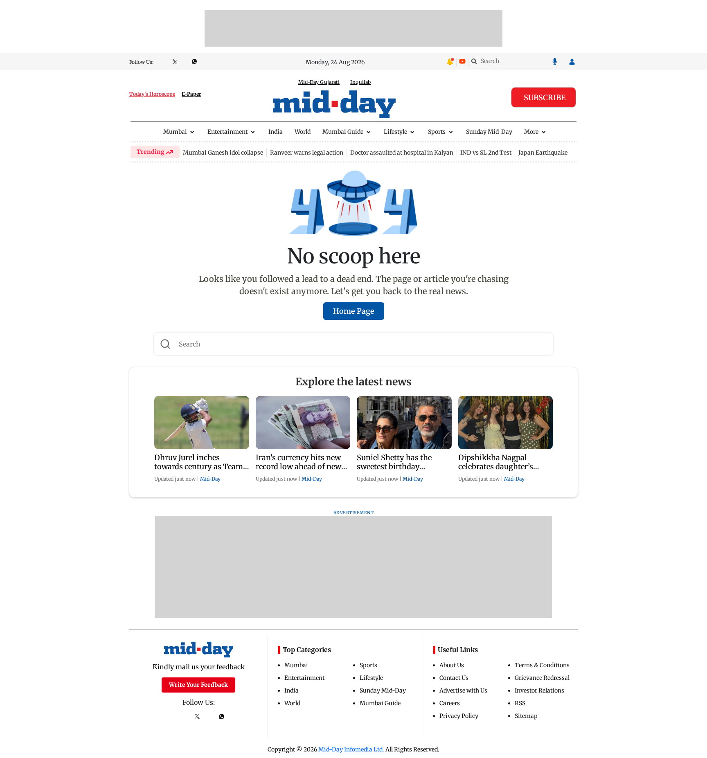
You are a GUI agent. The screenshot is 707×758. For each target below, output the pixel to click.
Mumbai (175, 131)
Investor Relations (539, 690)
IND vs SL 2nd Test (485, 152)
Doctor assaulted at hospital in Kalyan (401, 152)
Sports (437, 131)
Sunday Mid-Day (489, 131)
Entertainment (227, 131)
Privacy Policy (458, 716)
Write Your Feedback (198, 684)
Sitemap (526, 716)
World (303, 131)
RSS (520, 703)
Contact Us (453, 678)
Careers (449, 703)
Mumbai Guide (342, 131)
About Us (451, 665)
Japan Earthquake (542, 152)
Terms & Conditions (542, 665)
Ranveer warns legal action (306, 152)
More (531, 131)
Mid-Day (210, 479)
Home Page (353, 311)
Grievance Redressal (542, 678)
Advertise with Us (463, 690)
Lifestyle (395, 131)
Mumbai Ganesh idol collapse (223, 152)
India (275, 131)
